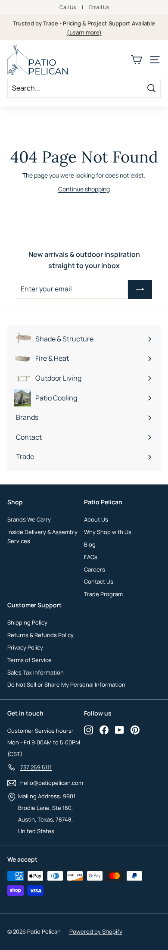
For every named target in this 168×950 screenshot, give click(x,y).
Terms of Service (29, 660)
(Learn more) (84, 32)
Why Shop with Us (107, 532)
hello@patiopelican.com (51, 783)
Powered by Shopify (95, 931)
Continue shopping (84, 189)
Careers (94, 569)
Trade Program (103, 594)
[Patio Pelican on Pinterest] (135, 729)
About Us (96, 519)
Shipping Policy (27, 622)
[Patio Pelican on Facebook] (104, 729)
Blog (90, 544)
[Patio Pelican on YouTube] (119, 729)
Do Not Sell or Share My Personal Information (66, 684)
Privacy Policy (25, 647)
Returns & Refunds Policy (40, 635)
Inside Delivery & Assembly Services (42, 536)
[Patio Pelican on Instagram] (88, 729)
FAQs (90, 557)
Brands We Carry (29, 519)
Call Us (67, 7)
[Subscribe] (140, 289)
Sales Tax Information (35, 672)
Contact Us (98, 581)
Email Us (99, 7)
